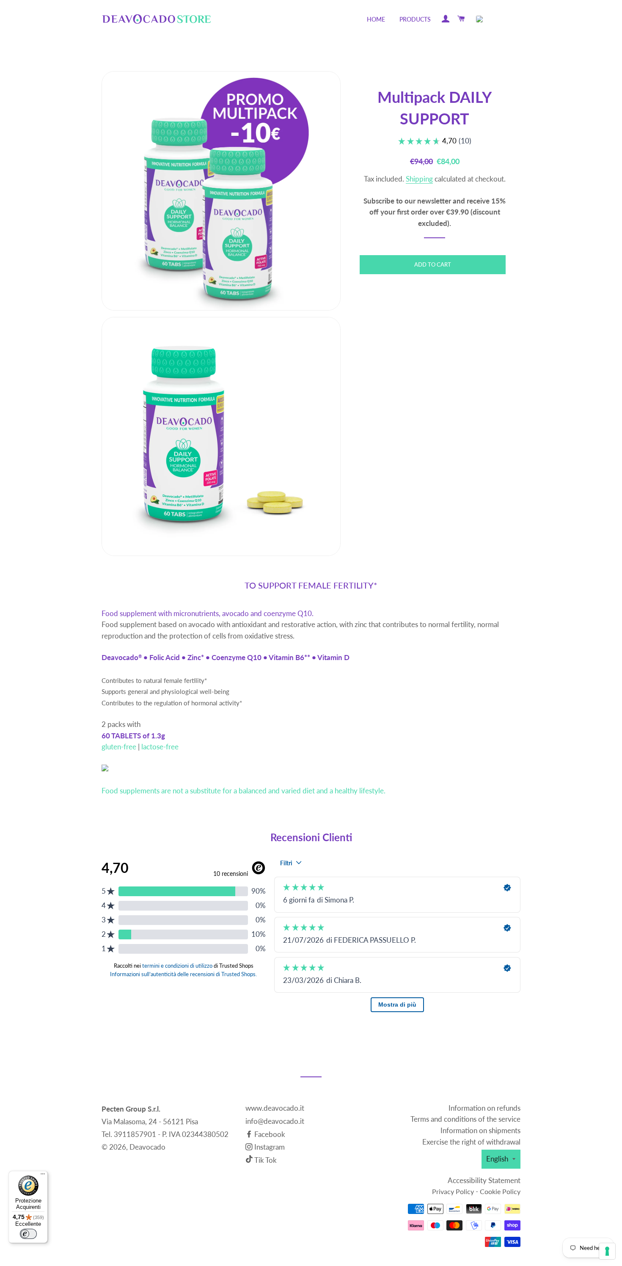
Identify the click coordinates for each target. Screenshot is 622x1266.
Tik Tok (265, 1160)
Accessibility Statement (484, 1180)
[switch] (28, 1234)
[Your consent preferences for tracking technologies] (607, 1251)
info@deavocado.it (274, 1121)
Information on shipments (480, 1130)
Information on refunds (484, 1108)
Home (376, 19)
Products (415, 19)
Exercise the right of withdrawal (471, 1141)
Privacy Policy (453, 1191)
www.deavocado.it (274, 1108)
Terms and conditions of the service (465, 1119)
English (497, 1158)
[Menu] (43, 1176)
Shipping (419, 178)
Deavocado (147, 1146)
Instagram (269, 1146)
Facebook (269, 1134)
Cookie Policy (500, 1191)
